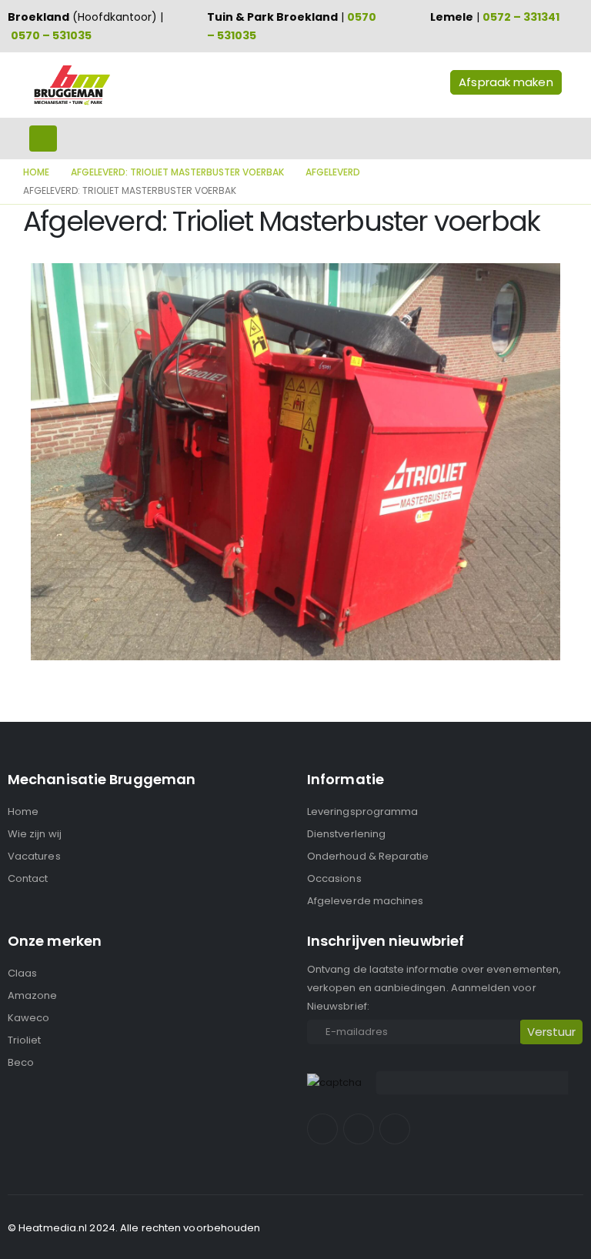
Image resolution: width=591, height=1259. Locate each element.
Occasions (334, 878)
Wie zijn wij (35, 834)
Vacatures (34, 856)
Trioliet (25, 1040)
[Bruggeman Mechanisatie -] (71, 85)
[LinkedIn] (394, 1129)
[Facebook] (322, 1129)
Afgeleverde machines (365, 900)
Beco (21, 1062)
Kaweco (28, 1017)
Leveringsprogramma (362, 811)
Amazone (32, 995)
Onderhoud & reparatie (368, 856)
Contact (28, 878)
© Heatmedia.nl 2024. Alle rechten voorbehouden (134, 1228)
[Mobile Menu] (43, 138)
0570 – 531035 (51, 35)
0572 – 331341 (520, 17)
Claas (22, 973)
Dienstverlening (346, 834)
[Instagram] (358, 1129)
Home (23, 811)
